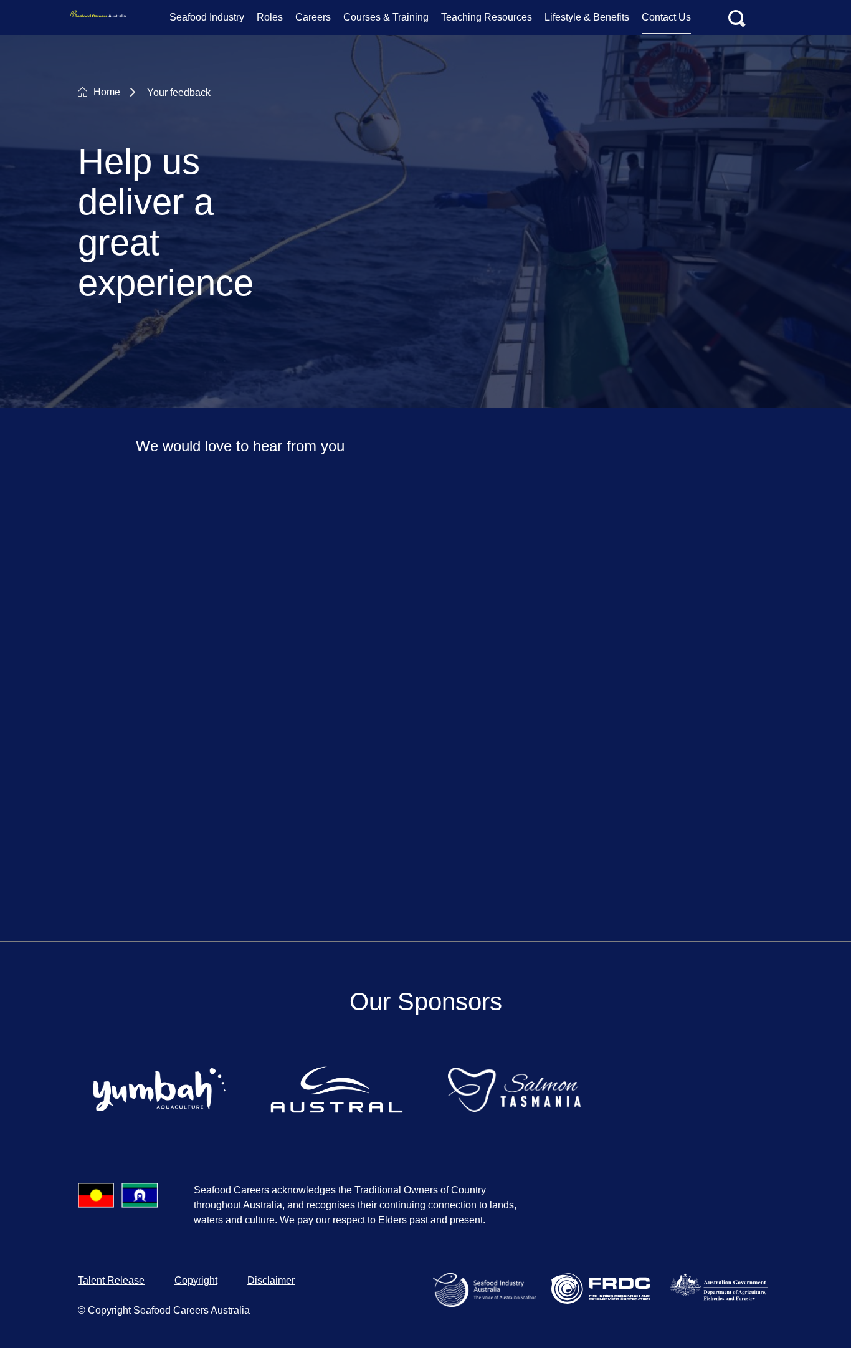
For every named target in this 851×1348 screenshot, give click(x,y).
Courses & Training (386, 17)
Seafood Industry (206, 17)
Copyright (195, 1280)
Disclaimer (271, 1280)
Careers (313, 17)
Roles (270, 17)
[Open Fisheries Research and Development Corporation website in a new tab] (603, 1288)
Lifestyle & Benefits (586, 17)
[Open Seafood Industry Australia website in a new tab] (487, 1289)
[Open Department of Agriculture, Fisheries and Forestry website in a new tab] (721, 1286)
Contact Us (666, 17)
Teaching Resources (486, 17)
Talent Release (111, 1280)
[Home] (100, 17)
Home (106, 92)
